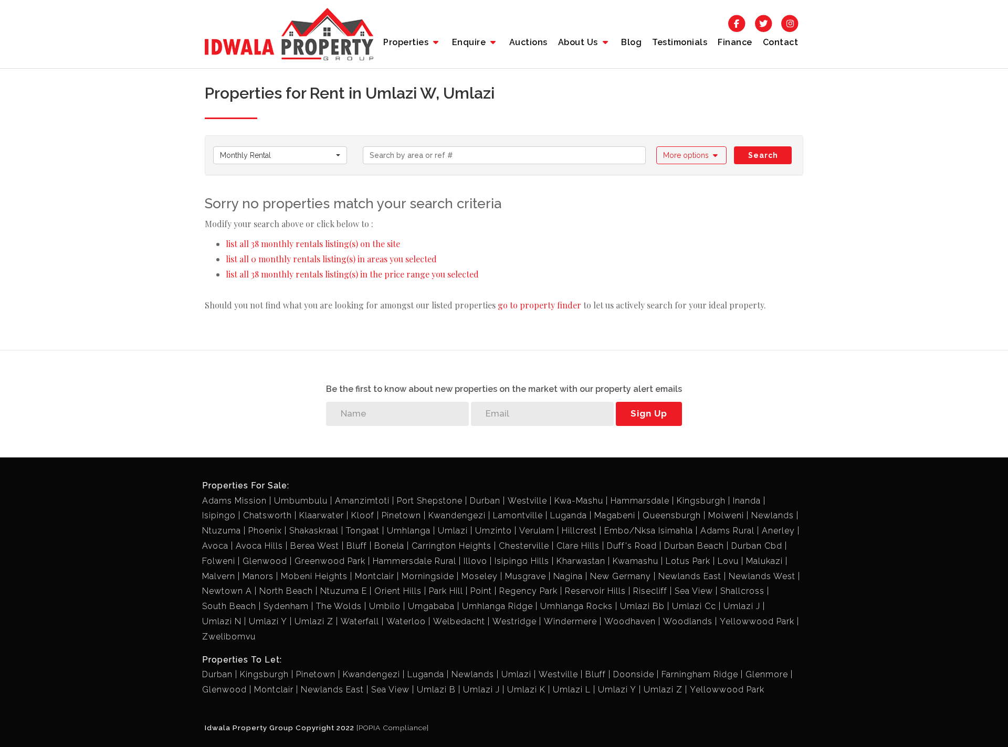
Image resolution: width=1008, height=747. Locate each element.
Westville (527, 501)
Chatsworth (267, 515)
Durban (485, 501)
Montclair (374, 576)
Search (763, 155)
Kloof (362, 515)
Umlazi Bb (642, 606)
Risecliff (650, 591)
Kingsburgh (701, 501)
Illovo (475, 561)
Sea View (694, 591)
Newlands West (762, 576)
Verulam (536, 531)
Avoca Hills (259, 546)
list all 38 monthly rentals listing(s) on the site (313, 243)
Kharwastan (580, 561)
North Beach (286, 591)
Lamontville (518, 515)
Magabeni (614, 515)
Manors (258, 576)
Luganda (568, 515)
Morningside (428, 576)
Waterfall (360, 621)
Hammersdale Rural (414, 561)
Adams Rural (727, 531)
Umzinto (493, 531)
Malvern (218, 576)
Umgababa (431, 606)
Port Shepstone (430, 501)
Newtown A (227, 591)
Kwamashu (635, 561)
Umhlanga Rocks (576, 606)
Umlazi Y (268, 621)
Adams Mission (234, 501)
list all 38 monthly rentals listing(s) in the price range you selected (352, 274)
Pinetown (401, 515)
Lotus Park (688, 561)
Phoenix (265, 531)
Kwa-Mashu (578, 501)
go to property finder (539, 305)
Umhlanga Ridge (497, 606)
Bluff (356, 546)
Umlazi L (572, 690)
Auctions (528, 42)
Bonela (389, 546)
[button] (691, 155)
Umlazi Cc (694, 606)
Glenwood (265, 561)
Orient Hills (398, 591)
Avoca (215, 546)
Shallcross (742, 591)
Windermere (570, 621)
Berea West (314, 546)
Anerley (778, 531)
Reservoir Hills (595, 591)
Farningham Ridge (700, 674)
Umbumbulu (301, 501)
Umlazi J (741, 606)
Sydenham (286, 606)
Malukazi (764, 561)
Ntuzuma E (343, 591)
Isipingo (219, 515)
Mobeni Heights (314, 576)
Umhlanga (408, 531)
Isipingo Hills (522, 561)
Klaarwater (321, 515)
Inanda (747, 501)
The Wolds (339, 606)
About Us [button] (579, 42)
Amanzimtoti (362, 501)
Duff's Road (632, 546)
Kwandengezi (457, 515)
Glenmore (767, 674)
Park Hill (446, 591)
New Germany (620, 576)
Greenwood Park (330, 561)
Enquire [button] (470, 42)
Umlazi (453, 531)
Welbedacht (459, 621)
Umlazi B (436, 690)
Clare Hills (578, 546)
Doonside (633, 674)
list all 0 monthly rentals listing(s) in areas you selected (331, 258)
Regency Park (528, 591)
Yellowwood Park (757, 621)
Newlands (772, 515)
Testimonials (679, 42)
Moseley (479, 576)
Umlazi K (526, 690)
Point (481, 591)
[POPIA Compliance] (392, 727)
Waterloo (406, 621)
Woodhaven (630, 621)
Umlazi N (222, 621)
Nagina (568, 576)
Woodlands (687, 621)
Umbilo (385, 606)
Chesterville (524, 546)
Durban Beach (694, 546)
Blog (631, 42)
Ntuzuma (221, 531)
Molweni (726, 515)
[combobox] (280, 155)
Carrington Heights (451, 546)
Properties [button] (407, 42)
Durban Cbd (756, 546)
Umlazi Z (314, 621)
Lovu (728, 561)
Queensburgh (672, 515)
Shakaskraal (314, 531)
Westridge (514, 621)
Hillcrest (579, 531)
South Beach (229, 606)
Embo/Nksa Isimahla (648, 531)
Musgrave (525, 576)
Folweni (218, 561)
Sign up (649, 413)
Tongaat (363, 531)
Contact (781, 42)
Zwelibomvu (229, 637)
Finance (735, 42)
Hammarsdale (640, 501)
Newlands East (689, 576)
